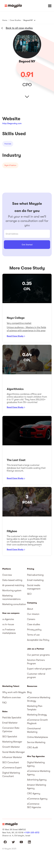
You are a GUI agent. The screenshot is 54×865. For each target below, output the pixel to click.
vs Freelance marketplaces (9, 631)
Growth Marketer (11, 747)
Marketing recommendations (11, 597)
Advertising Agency (37, 779)
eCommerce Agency (37, 798)
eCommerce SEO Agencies (34, 806)
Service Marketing (36, 742)
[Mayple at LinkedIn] (29, 842)
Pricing (30, 569)
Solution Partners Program (36, 662)
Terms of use (33, 635)
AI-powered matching (13, 585)
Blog (29, 692)
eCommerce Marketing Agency (38, 773)
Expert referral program (39, 668)
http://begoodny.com (12, 123)
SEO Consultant (10, 762)
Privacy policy (34, 629)
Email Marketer (10, 723)
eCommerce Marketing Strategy (38, 699)
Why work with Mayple (14, 692)
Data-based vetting (12, 580)
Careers (31, 619)
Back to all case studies (19, 28)
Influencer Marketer (12, 757)
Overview (7, 575)
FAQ (4, 702)
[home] (13, 5)
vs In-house (8, 624)
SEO (29, 594)
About (30, 609)
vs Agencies (8, 619)
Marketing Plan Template (34, 708)
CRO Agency (33, 793)
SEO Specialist (9, 736)
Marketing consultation (14, 604)
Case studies (33, 624)
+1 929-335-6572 (31, 832)
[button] (49, 5)
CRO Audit (32, 747)
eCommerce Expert (12, 767)
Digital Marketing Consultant (11, 775)
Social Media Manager (13, 752)
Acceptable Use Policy (38, 640)
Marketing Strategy (37, 714)
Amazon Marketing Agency (36, 787)
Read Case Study (15, 336)
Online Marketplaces (37, 737)
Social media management (33, 587)
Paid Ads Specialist (11, 717)
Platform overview (11, 697)
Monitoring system (11, 590)
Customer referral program (36, 676)
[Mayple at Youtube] (21, 842)
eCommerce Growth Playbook (37, 722)
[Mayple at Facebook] (5, 842)
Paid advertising (35, 575)
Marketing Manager (12, 741)
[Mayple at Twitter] (13, 842)
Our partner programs (38, 655)
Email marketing (35, 580)
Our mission (33, 614)
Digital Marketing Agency (36, 764)
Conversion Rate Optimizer (10, 730)
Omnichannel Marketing (34, 730)
